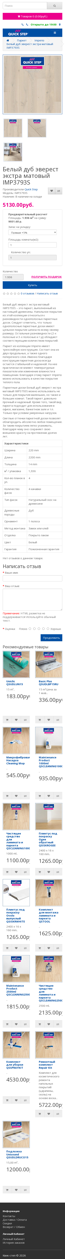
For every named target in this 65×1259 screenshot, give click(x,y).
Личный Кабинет (14, 1239)
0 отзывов (27, 293)
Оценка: (10, 629)
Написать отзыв (47, 293)
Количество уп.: (21, 252)
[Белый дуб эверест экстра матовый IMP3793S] (32, 84)
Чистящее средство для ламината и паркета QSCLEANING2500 (51, 993)
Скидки (7, 1223)
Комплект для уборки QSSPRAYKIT (14, 1064)
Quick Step (31, 189)
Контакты (9, 1216)
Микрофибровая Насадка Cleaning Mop (18, 760)
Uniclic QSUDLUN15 (14, 682)
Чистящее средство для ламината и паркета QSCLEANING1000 (18, 841)
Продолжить (51, 637)
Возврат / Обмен (14, 1227)
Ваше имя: (11, 572)
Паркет (22, 40)
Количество (10, 271)
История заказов (14, 1242)
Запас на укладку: (19, 227)
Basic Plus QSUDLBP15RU (48, 682)
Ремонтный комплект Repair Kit (47, 1064)
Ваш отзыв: (12, 586)
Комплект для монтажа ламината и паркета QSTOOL (48, 915)
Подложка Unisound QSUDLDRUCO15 (17, 1154)
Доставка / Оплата (15, 1219)
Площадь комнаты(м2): (23, 239)
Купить (32, 285)
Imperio (39, 40)
